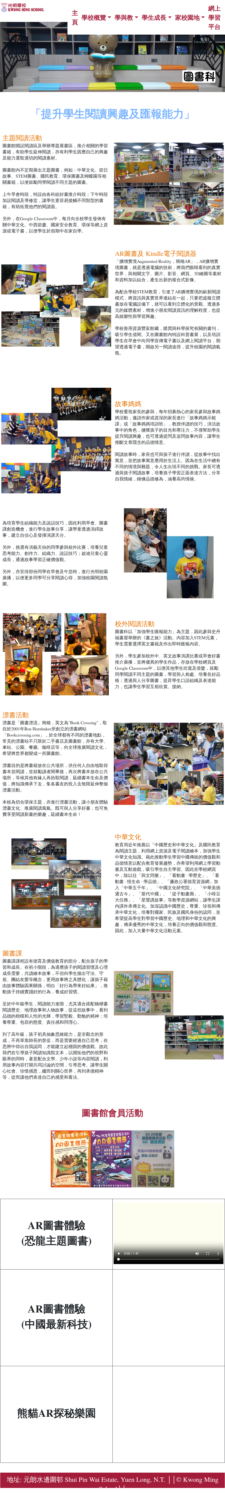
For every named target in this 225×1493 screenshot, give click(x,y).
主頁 (75, 17)
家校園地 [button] (187, 17)
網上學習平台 (214, 17)
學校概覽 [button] (94, 17)
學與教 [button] (124, 17)
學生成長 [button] (154, 17)
